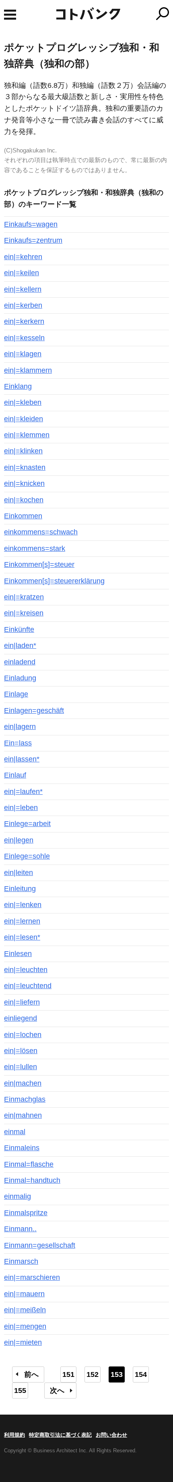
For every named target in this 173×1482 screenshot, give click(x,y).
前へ (31, 1374)
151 (68, 1374)
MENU (10, 15)
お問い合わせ (111, 1435)
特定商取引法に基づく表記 (60, 1435)
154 (141, 1374)
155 (20, 1391)
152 (92, 1374)
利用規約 (14, 1435)
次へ (57, 1391)
